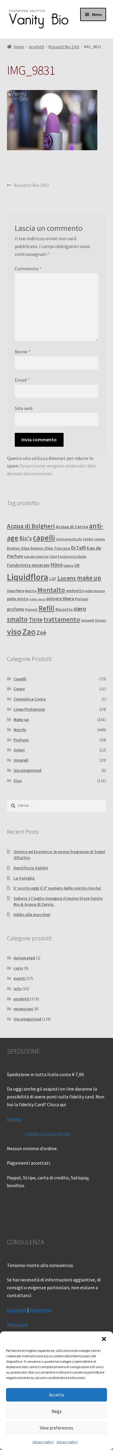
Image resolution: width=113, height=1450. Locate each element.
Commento (28, 268)
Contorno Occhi (69, 539)
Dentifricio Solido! (31, 868)
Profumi (81, 599)
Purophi (31, 609)
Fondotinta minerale (28, 565)
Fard (53, 556)
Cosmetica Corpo (30, 699)
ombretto (75, 590)
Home (19, 46)
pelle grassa (95, 590)
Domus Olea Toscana (50, 548)
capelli (44, 537)
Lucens (66, 578)
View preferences (56, 1428)
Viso (18, 780)
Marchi (20, 729)
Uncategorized (27, 770)
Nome (22, 352)
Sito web (24, 408)
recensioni (23, 1008)
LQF (52, 578)
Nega (56, 1411)
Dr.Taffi (78, 548)
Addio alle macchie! (32, 914)
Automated (24, 958)
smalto (17, 619)
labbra (69, 566)
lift (77, 565)
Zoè (41, 632)
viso (14, 631)
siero (80, 608)
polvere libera (60, 598)
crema (99, 539)
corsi (18, 968)
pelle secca (37, 599)
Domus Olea (18, 548)
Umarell (87, 620)
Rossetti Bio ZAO (64, 46)
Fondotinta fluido (72, 556)
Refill (47, 608)
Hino (56, 564)
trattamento (61, 619)
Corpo (19, 688)
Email (22, 380)
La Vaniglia (24, 878)
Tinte (35, 619)
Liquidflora (27, 576)
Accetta (56, 1395)
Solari (19, 750)
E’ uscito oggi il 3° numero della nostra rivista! (57, 888)
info (17, 988)
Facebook (17, 1310)
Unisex (100, 620)
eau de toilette (36, 556)
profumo (15, 609)
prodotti (36, 46)
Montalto (51, 589)
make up (89, 578)
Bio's (25, 538)
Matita (30, 590)
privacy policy (43, 1441)
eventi (19, 978)
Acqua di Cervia (72, 526)
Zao (29, 631)
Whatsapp (17, 1324)
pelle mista (17, 598)
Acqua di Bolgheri (31, 526)
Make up (21, 719)
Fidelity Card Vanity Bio (48, 1134)
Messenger (41, 1310)
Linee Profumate (29, 709)
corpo (88, 539)
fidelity (14, 1119)
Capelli (20, 679)
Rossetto (64, 609)
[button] (104, 1339)
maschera (15, 590)
